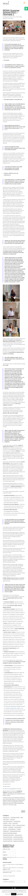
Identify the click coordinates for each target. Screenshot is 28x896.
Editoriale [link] (5, 823)
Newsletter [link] (11, 827)
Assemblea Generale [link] (15, 817)
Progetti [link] (18, 829)
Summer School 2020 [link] (18, 839)
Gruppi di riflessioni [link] (7, 825)
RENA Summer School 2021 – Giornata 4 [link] (12, 871)
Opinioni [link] (5, 829)
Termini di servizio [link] (21, 857)
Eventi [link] (10, 823)
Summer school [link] (18, 835)
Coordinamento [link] (17, 821)
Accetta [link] (13, 894)
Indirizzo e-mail (6, 849)
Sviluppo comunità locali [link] (18, 841)
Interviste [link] (5, 827)
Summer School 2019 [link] (7, 839)
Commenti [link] (12, 819)
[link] (26, 8)
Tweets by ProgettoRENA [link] (9, 875)
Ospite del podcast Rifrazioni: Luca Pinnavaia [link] (13, 867)
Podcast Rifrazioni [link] (12, 829)
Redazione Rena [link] (8, 17)
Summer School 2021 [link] (8, 18)
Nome (4, 852)
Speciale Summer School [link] (8, 835)
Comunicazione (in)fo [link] (7, 821)
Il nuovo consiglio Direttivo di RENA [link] (11, 864)
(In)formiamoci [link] (6, 817)
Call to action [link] (6, 819)
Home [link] (14, 825)
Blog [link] (20, 17)
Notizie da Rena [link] (18, 827)
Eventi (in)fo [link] (15, 823)
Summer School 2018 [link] (17, 837)
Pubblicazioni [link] (6, 831)
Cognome (5, 854)
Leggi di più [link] (20, 894)
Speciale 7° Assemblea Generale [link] (10, 833)
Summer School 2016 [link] (7, 837)
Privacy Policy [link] (14, 857)
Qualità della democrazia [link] (15, 831)
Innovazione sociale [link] (20, 825)
